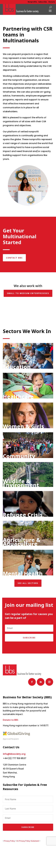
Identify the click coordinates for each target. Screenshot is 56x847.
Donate (52, 2)
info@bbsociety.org (14, 754)
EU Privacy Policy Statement (27, 841)
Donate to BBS (10, 719)
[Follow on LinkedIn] (40, 682)
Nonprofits (32, 2)
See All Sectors (28, 583)
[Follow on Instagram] (49, 682)
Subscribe (42, 2)
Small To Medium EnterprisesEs (28, 293)
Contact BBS (14, 257)
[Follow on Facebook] (32, 682)
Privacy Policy (9, 841)
